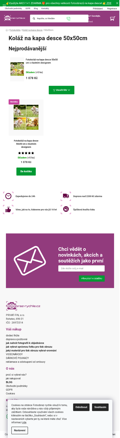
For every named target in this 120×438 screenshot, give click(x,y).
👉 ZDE (107, 3)
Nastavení (19, 430)
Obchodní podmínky (13, 8)
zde (24, 422)
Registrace (112, 9)
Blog (36, 8)
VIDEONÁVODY (14, 354)
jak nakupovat (13, 378)
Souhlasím (100, 407)
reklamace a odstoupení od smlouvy (25, 361)
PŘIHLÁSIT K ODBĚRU (91, 278)
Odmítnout (81, 407)
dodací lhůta (12, 335)
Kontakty (45, 8)
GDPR (27, 8)
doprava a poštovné (16, 339)
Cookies (10, 393)
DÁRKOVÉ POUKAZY (17, 358)
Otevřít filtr (61, 90)
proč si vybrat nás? (16, 374)
